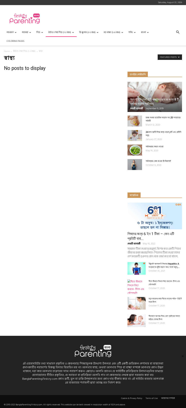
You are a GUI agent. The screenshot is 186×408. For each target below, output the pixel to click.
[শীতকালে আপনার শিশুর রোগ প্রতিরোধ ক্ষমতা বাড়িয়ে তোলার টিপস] (137, 320)
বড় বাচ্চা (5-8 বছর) (112, 32)
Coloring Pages (15, 41)
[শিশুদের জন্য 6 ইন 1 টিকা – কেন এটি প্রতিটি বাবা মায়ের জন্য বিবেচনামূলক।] (155, 216)
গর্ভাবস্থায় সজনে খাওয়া (154, 146)
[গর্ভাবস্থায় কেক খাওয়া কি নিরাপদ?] (135, 164)
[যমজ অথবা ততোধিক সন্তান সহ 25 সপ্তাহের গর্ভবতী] (135, 121)
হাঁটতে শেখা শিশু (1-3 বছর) (59, 32)
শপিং (130, 32)
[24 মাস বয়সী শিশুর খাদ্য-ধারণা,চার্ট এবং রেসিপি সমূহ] (135, 135)
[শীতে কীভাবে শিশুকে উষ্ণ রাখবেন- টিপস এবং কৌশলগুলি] (137, 287)
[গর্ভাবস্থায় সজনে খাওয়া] (135, 150)
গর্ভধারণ (10, 32)
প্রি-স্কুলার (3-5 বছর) (87, 32)
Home (7, 51)
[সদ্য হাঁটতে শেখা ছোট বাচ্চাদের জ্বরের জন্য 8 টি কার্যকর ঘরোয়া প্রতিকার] (155, 97)
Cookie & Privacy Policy (131, 398)
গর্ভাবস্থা (25, 32)
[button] (177, 32)
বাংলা (143, 32)
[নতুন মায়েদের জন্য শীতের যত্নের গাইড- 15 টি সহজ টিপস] (137, 303)
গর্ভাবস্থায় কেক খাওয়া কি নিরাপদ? (158, 161)
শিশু (38, 32)
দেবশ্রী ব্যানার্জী (136, 108)
